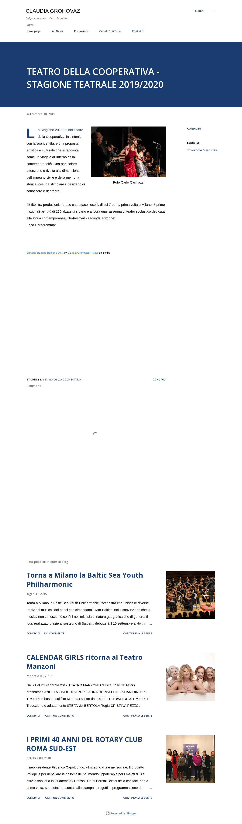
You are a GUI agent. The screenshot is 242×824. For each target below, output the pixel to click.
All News (57, 31)
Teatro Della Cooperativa (202, 150)
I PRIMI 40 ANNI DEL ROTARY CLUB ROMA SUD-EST (84, 744)
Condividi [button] (194, 128)
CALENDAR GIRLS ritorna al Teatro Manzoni (84, 662)
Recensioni (81, 31)
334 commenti (54, 633)
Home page (33, 31)
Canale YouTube (110, 31)
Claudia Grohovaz (53, 11)
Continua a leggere (137, 633)
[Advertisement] (90, 512)
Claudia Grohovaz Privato (82, 252)
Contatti (137, 31)
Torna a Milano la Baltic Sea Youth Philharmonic (84, 579)
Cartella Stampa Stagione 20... (44, 252)
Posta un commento (59, 715)
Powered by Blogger (123, 813)
